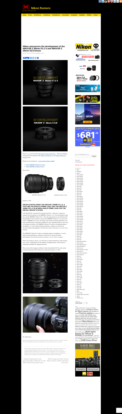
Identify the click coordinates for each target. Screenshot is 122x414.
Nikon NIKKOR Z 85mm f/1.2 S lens (35, 165)
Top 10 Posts (80, 293)
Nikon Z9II (79, 283)
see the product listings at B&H (46, 161)
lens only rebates (87, 315)
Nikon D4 (79, 190)
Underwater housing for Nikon (91, 337)
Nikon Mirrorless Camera (82, 249)
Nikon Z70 (79, 274)
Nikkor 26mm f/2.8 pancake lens (52, 340)
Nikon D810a (80, 231)
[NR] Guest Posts (89, 340)
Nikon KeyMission (81, 246)
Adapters (77, 308)
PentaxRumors (56, 15)
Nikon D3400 (80, 183)
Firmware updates (86, 313)
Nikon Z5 (79, 261)
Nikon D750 (79, 221)
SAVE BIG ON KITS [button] (93, 369)
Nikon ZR (79, 288)
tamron (77, 330)
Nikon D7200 (80, 219)
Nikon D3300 (80, 181)
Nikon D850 (79, 233)
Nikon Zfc (79, 286)
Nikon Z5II (79, 266)
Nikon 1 (79, 173)
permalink (36, 342)
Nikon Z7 (79, 273)
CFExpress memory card (81, 309)
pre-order (86, 328)
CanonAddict (65, 15)
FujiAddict (82, 15)
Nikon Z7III (79, 278)
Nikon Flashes (80, 243)
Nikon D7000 (80, 216)
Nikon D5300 (80, 203)
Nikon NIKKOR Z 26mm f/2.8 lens (35, 166)
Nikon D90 (79, 234)
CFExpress (94, 308)
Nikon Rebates (88, 321)
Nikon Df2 (79, 238)
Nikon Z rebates (80, 326)
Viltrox (80, 338)
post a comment (58, 342)
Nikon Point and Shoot (82, 253)
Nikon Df (79, 236)
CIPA (90, 311)
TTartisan (82, 337)
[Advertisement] (45, 31)
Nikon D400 (79, 191)
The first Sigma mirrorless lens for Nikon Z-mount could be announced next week (57, 360)
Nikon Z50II (79, 264)
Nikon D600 (79, 211)
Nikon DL (79, 239)
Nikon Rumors (40, 8)
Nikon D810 (79, 229)
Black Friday (82, 308)
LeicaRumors (46, 15)
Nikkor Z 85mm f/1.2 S (47, 155)
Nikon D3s (79, 186)
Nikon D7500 (80, 223)
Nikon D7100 (80, 218)
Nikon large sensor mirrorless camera (87, 320)
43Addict (89, 15)
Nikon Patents (80, 251)
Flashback (79, 171)
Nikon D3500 (80, 185)
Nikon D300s (80, 176)
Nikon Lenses (37, 340)
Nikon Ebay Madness (81, 241)
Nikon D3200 (80, 180)
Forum (30, 15)
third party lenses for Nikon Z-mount (85, 333)
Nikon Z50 (79, 263)
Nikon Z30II (79, 259)
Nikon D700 (79, 214)
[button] (87, 360)
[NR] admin (27, 53)
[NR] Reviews (80, 298)
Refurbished (92, 328)
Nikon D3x (79, 188)
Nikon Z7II (79, 276)
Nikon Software (80, 254)
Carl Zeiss (88, 308)
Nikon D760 (79, 224)
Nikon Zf (79, 284)
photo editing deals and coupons (92, 326)
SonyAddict (74, 15)
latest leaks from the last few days (47, 154)
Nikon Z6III (79, 271)
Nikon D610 (79, 213)
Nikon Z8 (79, 279)
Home (24, 15)
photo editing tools (79, 328)
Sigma (98, 328)
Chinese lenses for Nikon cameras (86, 310)
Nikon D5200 (80, 201)
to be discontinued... (88, 335)
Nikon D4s (79, 193)
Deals (78, 170)
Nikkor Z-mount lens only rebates (84, 317)
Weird (78, 296)
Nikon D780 (79, 226)
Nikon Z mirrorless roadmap (91, 324)
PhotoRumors (37, 15)
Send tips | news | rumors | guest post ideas (85, 165)
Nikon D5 (79, 194)
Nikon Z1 (79, 256)
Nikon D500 (79, 196)
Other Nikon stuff (81, 289)
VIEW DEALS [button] (81, 369)
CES (91, 308)
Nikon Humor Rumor (81, 244)
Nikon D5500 (80, 204)
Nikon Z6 (79, 268)
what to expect (91, 338)
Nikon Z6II (79, 269)
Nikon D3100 (80, 178)
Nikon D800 (79, 228)
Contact (96, 15)
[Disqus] (45, 386)
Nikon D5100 (80, 199)
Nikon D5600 (80, 206)
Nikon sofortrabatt (81, 323)
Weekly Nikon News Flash (83, 294)
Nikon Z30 (79, 258)
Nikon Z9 (79, 281)
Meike (94, 315)
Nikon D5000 (80, 198)
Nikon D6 (79, 209)
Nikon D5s (79, 208)
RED (78, 291)
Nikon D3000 (80, 175)
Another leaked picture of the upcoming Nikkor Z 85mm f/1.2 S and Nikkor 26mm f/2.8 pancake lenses (34, 360)
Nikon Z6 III (88, 323)
